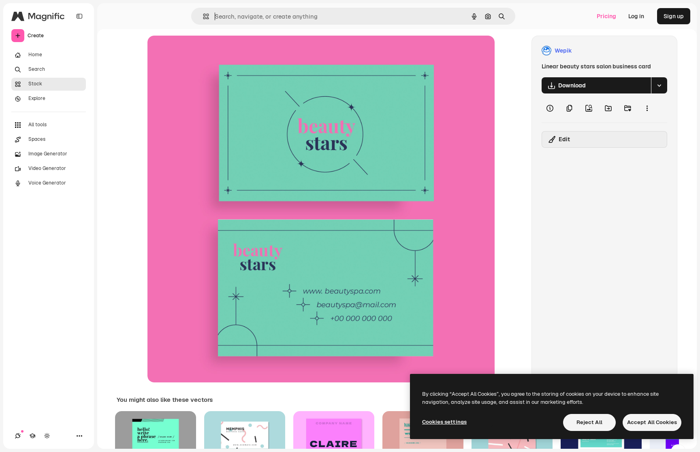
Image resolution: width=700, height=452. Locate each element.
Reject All (589, 422)
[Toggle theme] (47, 435)
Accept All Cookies (652, 422)
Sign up (674, 16)
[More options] (647, 108)
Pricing (606, 16)
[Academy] (32, 435)
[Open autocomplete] (203, 16)
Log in (636, 16)
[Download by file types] (659, 85)
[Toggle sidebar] (79, 16)
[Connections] (17, 435)
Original (199, 51)
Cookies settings (444, 421)
